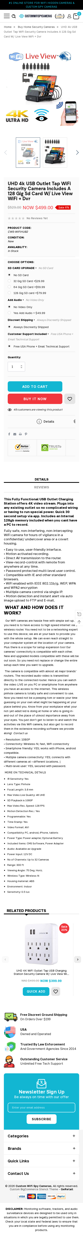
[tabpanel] (41, 959)
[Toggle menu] (7, 16)
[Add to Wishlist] (69, 399)
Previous (5, 959)
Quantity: (14, 357)
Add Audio (26, 300)
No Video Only (23, 307)
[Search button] (14, 16)
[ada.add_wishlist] (55, 991)
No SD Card (21, 275)
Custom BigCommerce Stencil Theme (34, 1189)
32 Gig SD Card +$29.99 (29, 281)
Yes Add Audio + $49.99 (29, 313)
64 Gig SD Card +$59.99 (29, 287)
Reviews (41, 487)
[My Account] (69, 16)
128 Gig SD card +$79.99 (30, 293)
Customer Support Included (40, 336)
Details (41, 479)
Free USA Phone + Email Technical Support (41, 346)
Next (77, 959)
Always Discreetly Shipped (31, 327)
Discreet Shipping (39, 320)
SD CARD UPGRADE (30, 268)
